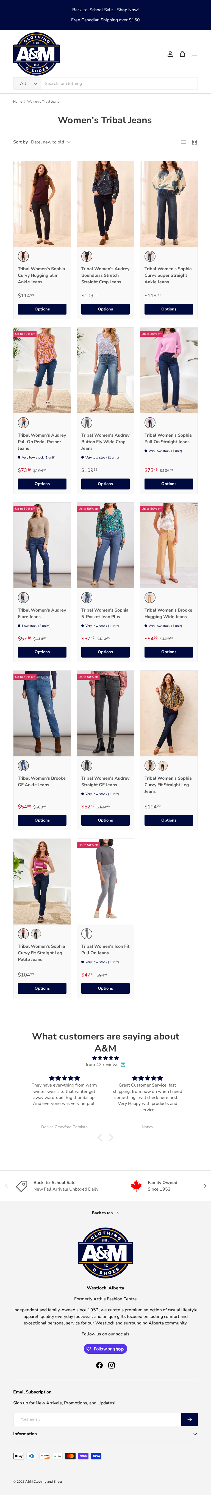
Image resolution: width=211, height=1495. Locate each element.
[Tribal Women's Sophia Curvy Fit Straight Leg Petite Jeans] (42, 881)
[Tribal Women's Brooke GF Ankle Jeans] (42, 713)
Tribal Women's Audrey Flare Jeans (42, 613)
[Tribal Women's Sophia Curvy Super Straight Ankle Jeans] (169, 204)
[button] (182, 54)
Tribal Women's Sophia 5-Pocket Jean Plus (105, 613)
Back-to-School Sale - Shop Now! (105, 10)
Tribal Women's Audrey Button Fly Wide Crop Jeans (105, 441)
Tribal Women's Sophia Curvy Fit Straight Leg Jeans (168, 784)
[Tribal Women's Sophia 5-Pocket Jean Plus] (105, 545)
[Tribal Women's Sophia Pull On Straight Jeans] (169, 370)
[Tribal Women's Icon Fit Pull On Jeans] (105, 881)
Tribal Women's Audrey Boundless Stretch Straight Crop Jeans (105, 275)
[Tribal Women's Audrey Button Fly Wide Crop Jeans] (105, 370)
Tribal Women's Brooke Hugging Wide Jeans (168, 613)
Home (17, 101)
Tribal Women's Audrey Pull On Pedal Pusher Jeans (42, 441)
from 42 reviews (102, 1065)
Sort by (20, 142)
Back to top (103, 1212)
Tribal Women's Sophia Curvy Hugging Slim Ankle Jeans (41, 275)
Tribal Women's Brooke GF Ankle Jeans (42, 781)
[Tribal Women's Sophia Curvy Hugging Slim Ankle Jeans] (42, 204)
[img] (106, 1058)
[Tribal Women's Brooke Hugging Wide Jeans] (169, 545)
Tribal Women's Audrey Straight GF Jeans (105, 781)
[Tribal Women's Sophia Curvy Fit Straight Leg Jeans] (169, 713)
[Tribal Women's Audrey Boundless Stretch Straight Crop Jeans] (105, 204)
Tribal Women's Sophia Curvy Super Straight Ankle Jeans (168, 275)
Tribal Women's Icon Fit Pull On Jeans (105, 949)
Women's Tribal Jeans (43, 101)
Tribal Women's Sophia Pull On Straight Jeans (168, 438)
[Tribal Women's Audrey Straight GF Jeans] (105, 713)
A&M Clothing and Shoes (44, 1481)
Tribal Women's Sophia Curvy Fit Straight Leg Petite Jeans (41, 953)
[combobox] (105, 83)
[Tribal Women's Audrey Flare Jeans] (42, 545)
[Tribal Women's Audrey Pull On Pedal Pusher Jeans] (42, 370)
